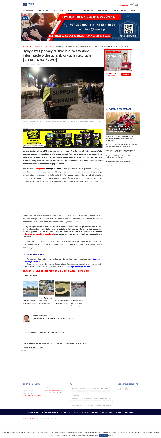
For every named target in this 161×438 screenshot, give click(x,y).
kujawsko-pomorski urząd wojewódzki (38, 343)
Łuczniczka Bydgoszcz (93, 402)
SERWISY (134, 10)
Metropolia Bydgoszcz (104, 405)
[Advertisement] (61, 199)
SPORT (70, 10)
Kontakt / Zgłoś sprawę (125, 412)
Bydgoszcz (124, 5)
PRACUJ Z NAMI (107, 412)
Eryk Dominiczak (40, 316)
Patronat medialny (81, 412)
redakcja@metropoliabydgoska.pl (32, 395)
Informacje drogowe (132, 4)
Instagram (126, 388)
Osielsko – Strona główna (97, 392)
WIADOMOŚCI (28, 10)
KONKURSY (66, 412)
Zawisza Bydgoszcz (77, 402)
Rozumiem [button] (103, 435)
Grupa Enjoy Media (29, 418)
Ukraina (59, 343)
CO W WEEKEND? (120, 10)
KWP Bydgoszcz (89, 405)
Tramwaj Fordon (77, 405)
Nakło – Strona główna (79, 392)
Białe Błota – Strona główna (100, 388)
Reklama (95, 412)
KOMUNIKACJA (43, 10)
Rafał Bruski (75, 395)
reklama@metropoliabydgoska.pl (53, 390)
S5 (103, 402)
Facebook (119, 388)
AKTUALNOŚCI (47, 47)
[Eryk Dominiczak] (26, 319)
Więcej (110, 435)
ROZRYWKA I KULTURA (85, 10)
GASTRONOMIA (103, 10)
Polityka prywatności (50, 412)
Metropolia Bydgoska (29, 4)
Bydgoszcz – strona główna (80, 388)
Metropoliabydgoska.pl (31, 47)
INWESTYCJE (58, 10)
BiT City (109, 402)
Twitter (123, 388)
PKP (109, 392)
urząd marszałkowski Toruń (76, 343)
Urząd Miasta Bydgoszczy (33, 347)
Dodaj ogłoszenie (31, 412)
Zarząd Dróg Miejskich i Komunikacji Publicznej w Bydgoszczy (91, 398)
